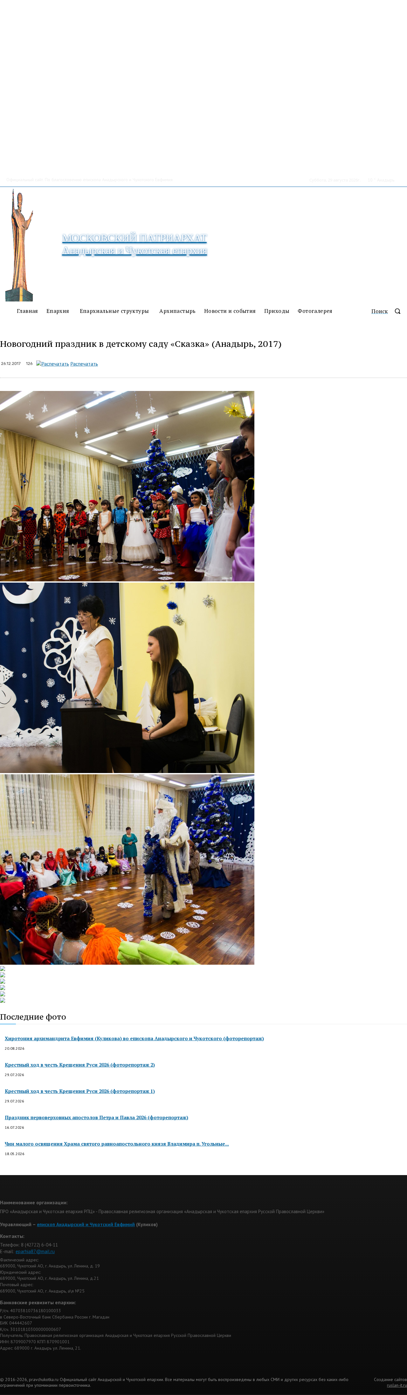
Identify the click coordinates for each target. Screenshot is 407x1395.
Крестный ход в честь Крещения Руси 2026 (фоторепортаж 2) (80, 1064)
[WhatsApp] (172, 362)
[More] (240, 362)
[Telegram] (194, 362)
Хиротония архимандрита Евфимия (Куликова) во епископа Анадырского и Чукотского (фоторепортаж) (134, 1038)
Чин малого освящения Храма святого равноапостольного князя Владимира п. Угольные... (117, 1143)
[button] (389, 311)
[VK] (217, 362)
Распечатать (84, 363)
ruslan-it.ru (397, 1385)
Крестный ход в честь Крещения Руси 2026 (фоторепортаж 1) (80, 1091)
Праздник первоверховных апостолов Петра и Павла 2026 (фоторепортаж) (96, 1117)
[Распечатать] (52, 363)
